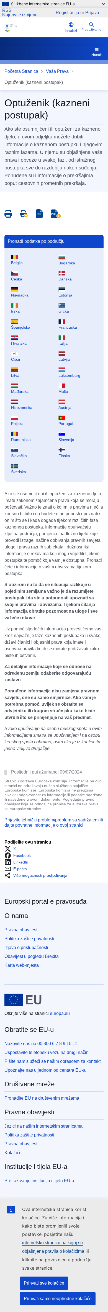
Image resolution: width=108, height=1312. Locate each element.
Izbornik (96, 55)
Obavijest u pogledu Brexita (31, 956)
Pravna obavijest (20, 929)
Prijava (92, 12)
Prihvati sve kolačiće (44, 1283)
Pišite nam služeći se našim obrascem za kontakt (52, 1061)
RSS (7, 10)
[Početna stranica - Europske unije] (23, 1000)
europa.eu (60, 1013)
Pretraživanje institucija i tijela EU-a (39, 1180)
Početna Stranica (21, 71)
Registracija (67, 12)
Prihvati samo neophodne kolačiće (58, 1298)
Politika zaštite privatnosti (29, 938)
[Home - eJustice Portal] (33, 27)
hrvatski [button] (71, 31)
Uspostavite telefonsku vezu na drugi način (46, 1052)
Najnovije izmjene (20, 15)
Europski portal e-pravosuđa (45, 901)
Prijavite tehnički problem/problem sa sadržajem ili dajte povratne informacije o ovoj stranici (53, 822)
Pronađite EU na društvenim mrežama (41, 1098)
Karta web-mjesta (21, 965)
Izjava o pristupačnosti (26, 947)
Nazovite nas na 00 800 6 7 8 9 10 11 (40, 1043)
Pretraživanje (91, 30)
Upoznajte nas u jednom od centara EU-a (45, 1070)
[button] (11, 849)
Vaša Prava (57, 71)
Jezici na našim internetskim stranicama (43, 1126)
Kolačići (12, 1152)
